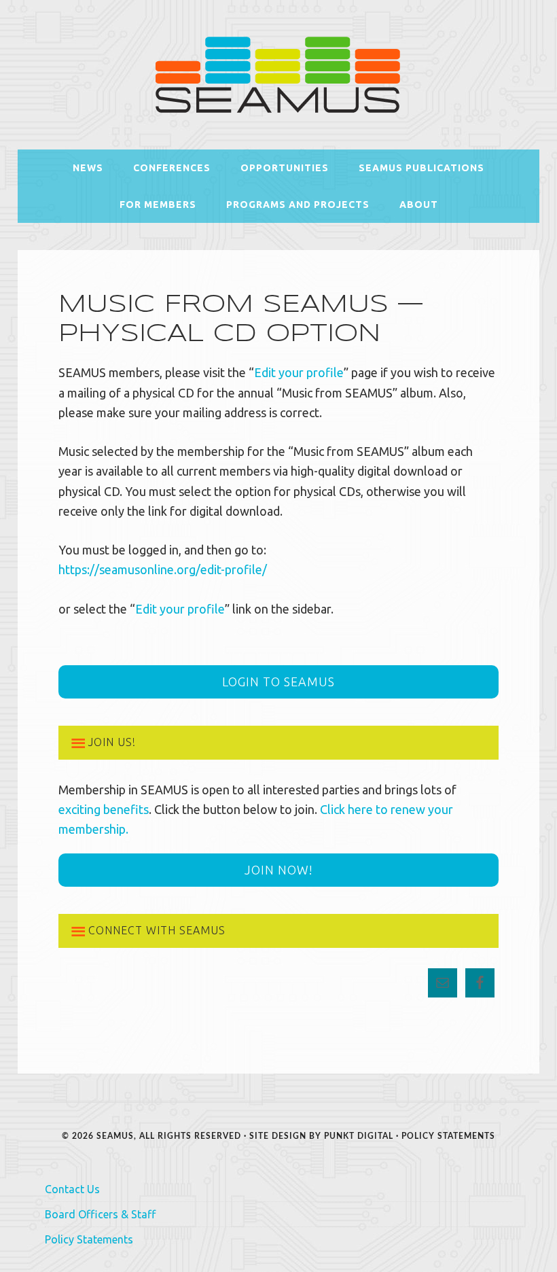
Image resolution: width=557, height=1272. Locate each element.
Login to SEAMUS (278, 681)
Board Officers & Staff (100, 1214)
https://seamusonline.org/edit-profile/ (162, 569)
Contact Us (72, 1189)
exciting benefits (103, 809)
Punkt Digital (358, 1136)
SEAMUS (278, 74)
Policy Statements (448, 1136)
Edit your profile (299, 372)
